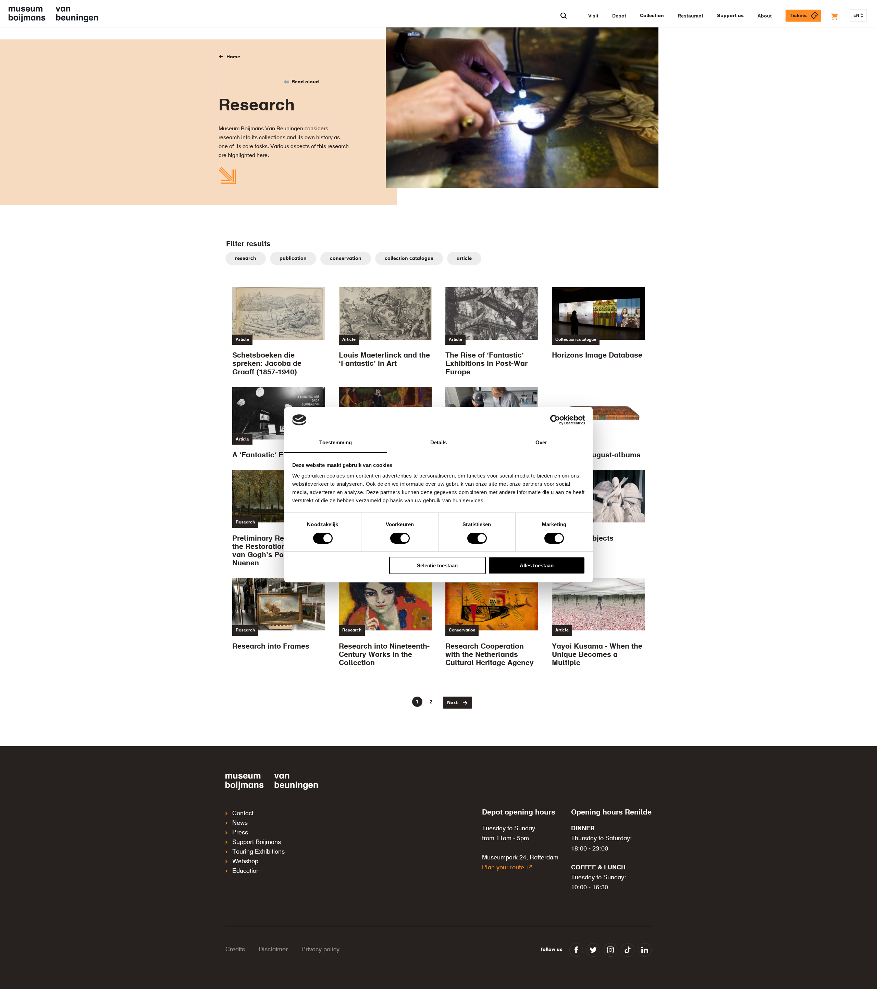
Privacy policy (320, 949)
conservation (345, 258)
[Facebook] (576, 950)
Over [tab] (541, 442)
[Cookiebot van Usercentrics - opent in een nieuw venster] (555, 420)
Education (246, 871)
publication (293, 258)
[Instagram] (610, 950)
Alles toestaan (537, 565)
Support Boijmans (256, 842)
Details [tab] (438, 442)
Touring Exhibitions (258, 852)
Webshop (245, 861)
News (240, 823)
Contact (243, 813)
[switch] (400, 538)
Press (240, 833)
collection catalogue (409, 258)
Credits (235, 949)
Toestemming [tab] (335, 442)
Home (233, 57)
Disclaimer (273, 949)
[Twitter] (593, 950)
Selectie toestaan (437, 565)
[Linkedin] (645, 950)
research (245, 258)
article (464, 258)
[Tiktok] (627, 950)
